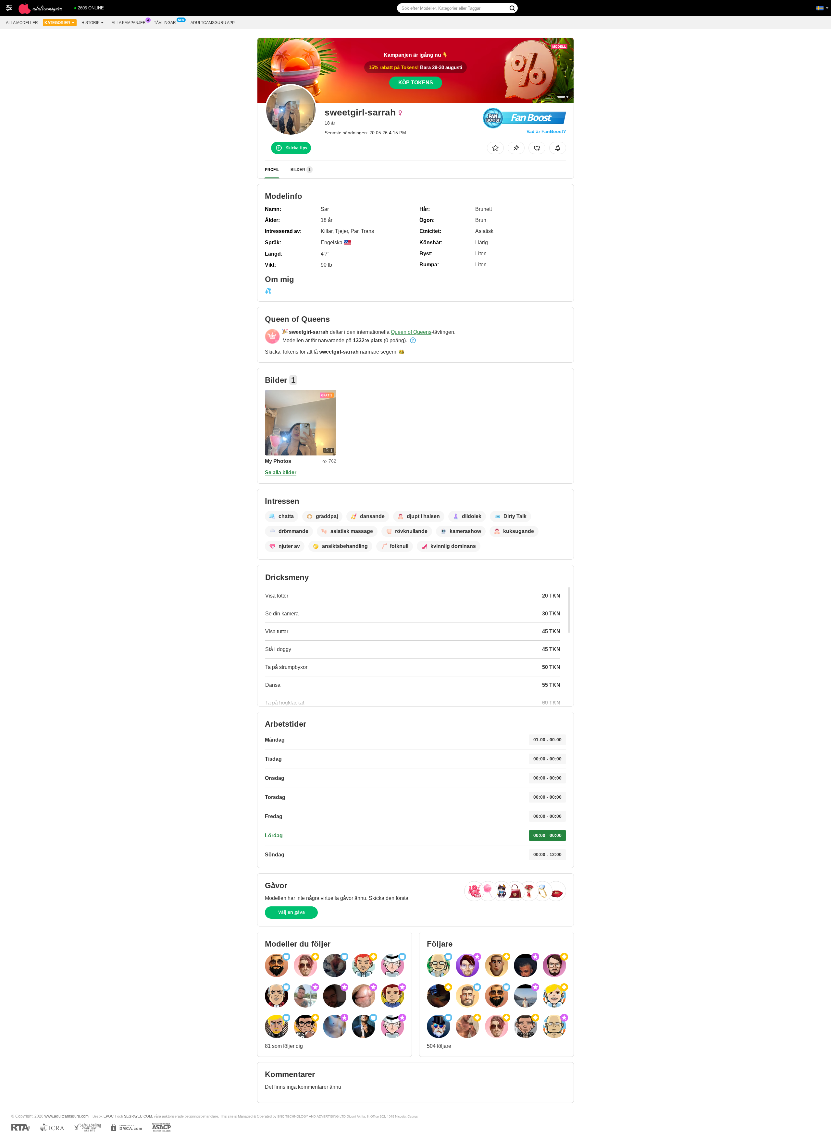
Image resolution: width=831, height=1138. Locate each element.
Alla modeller (22, 22)
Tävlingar (165, 22)
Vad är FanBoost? (546, 131)
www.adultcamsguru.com (66, 1116)
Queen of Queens (411, 332)
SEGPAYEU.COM (138, 1116)
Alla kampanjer (129, 22)
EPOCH (110, 1116)
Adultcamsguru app (213, 22)
